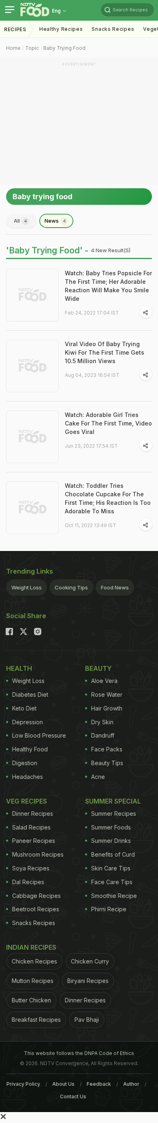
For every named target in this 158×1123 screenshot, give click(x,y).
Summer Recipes (113, 813)
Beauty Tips (107, 762)
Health (19, 668)
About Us (63, 1084)
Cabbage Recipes (36, 895)
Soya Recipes (30, 868)
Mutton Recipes (32, 980)
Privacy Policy (23, 1084)
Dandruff (102, 735)
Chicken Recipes (34, 961)
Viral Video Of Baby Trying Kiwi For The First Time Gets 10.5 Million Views (104, 352)
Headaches (27, 776)
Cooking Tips (71, 587)
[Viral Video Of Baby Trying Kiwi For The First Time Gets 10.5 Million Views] (32, 366)
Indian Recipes (31, 947)
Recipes (15, 29)
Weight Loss (26, 587)
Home (13, 48)
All (20, 220)
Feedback (99, 1084)
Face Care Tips (111, 881)
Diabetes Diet (30, 694)
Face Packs (106, 749)
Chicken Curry (90, 961)
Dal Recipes (28, 881)
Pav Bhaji (87, 1019)
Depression (27, 722)
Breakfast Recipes (36, 1019)
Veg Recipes (26, 801)
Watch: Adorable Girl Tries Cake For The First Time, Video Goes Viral (108, 423)
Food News (115, 587)
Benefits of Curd (113, 854)
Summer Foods (111, 827)
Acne (98, 776)
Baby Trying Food (64, 48)
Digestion (24, 762)
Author (131, 1084)
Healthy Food (30, 749)
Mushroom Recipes (38, 854)
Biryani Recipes (88, 980)
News (55, 220)
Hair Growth (106, 708)
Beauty (98, 668)
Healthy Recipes (61, 29)
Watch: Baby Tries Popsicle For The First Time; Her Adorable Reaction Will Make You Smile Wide (108, 286)
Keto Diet (24, 708)
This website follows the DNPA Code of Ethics (79, 1053)
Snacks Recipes (113, 29)
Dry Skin (102, 722)
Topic (32, 48)
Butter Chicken (31, 1000)
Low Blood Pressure (39, 735)
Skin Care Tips (110, 868)
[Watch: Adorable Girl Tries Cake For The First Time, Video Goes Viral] (32, 436)
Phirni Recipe (108, 909)
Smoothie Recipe (114, 895)
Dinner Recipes (32, 813)
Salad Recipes (31, 827)
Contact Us (73, 1096)
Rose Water (106, 694)
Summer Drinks (111, 840)
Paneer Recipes (33, 840)
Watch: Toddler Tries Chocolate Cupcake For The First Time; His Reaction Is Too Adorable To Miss (108, 498)
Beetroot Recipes (35, 909)
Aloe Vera (104, 680)
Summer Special (113, 801)
